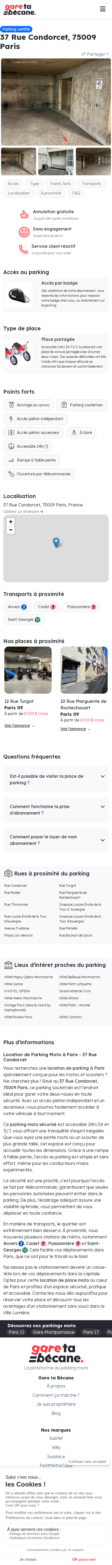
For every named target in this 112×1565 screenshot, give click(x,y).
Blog (56, 1413)
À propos (56, 1386)
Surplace (56, 1456)
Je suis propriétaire (56, 1404)
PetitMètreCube (56, 1465)
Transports (91, 183)
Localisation (18, 193)
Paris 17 (91, 1332)
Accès (13, 183)
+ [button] (11, 521)
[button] (56, 779)
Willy (56, 1447)
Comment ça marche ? (56, 1395)
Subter (56, 1438)
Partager (95, 54)
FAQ (76, 193)
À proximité (51, 193)
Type (34, 183)
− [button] (11, 529)
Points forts (60, 183)
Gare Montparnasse (53, 1332)
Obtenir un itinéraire (21, 511)
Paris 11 (16, 1332)
